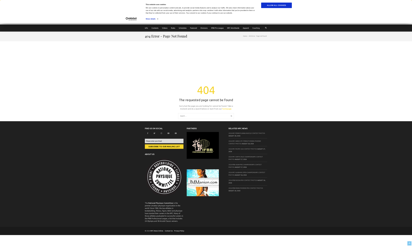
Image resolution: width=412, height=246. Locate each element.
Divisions (204, 28)
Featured (193, 28)
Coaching (256, 28)
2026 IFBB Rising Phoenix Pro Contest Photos (246, 188)
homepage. (227, 109)
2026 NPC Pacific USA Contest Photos (243, 149)
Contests (154, 28)
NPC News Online (156, 231)
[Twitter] (155, 133)
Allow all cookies (276, 5)
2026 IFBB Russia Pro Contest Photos (243, 180)
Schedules (183, 28)
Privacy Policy (179, 231)
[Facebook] (148, 133)
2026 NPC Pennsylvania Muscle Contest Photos (247, 133)
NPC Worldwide (233, 28)
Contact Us (169, 231)
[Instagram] (162, 133)
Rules (173, 28)
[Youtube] (176, 133)
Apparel (246, 28)
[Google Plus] (168, 133)
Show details (150, 19)
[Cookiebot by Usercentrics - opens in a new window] (131, 19)
